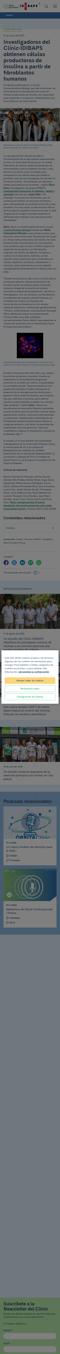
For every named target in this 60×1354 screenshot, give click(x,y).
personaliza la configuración (33, 671)
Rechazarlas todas (30, 688)
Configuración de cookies (30, 696)
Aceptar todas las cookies (30, 680)
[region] (29, 677)
